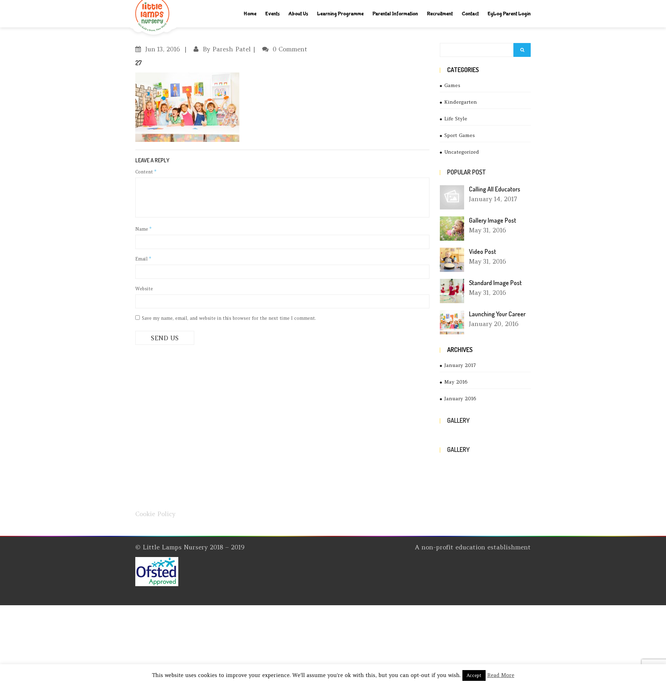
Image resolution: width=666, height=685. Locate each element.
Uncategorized (461, 152)
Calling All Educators (494, 189)
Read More (500, 675)
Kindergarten (460, 102)
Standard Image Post (495, 282)
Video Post (482, 251)
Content (145, 172)
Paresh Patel (231, 49)
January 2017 (460, 365)
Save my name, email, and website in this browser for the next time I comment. (229, 318)
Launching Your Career (497, 314)
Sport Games (459, 135)
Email (143, 259)
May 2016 (456, 382)
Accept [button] (474, 675)
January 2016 (460, 398)
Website (144, 289)
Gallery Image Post (492, 220)
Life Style (455, 118)
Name (143, 229)
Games (452, 85)
